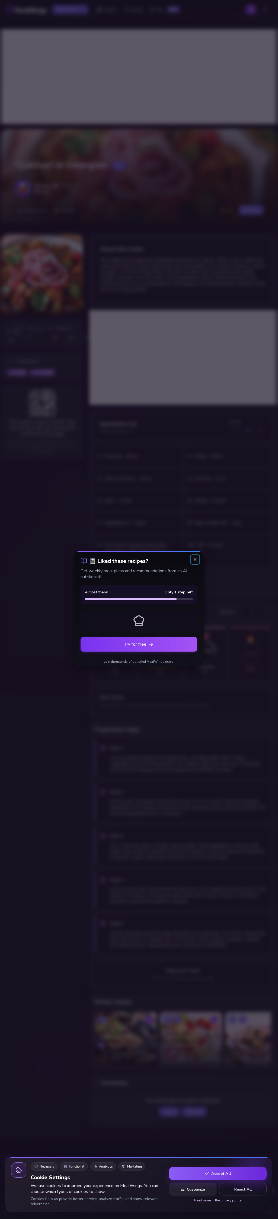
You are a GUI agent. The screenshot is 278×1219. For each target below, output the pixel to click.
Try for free (135, 644)
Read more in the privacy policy (218, 1200)
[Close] (195, 559)
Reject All (243, 1189)
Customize (196, 1189)
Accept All (221, 1173)
